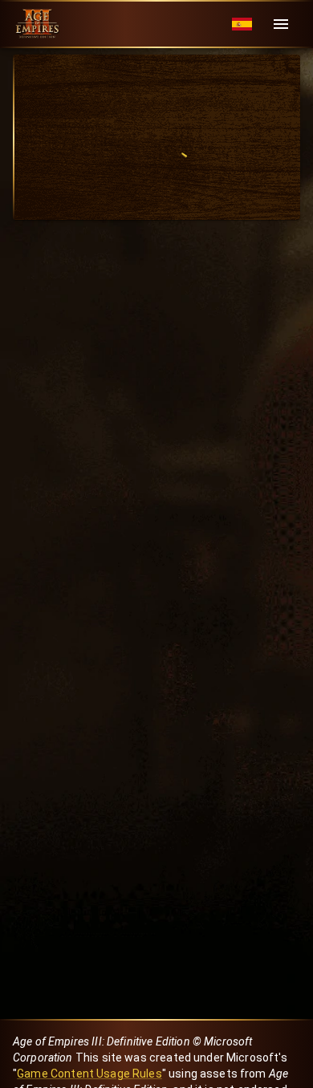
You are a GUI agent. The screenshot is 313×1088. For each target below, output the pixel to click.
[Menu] (281, 24)
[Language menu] (242, 24)
